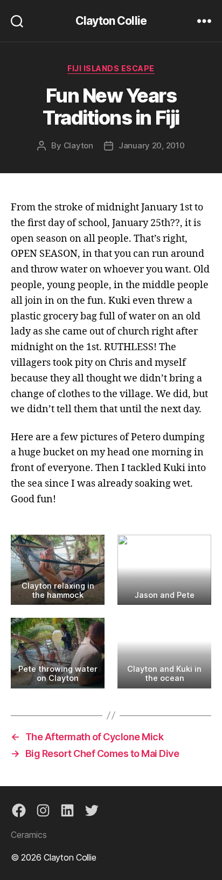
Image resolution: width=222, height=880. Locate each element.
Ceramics (29, 834)
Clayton (78, 145)
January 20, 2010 (152, 145)
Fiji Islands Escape (111, 68)
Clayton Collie (111, 20)
